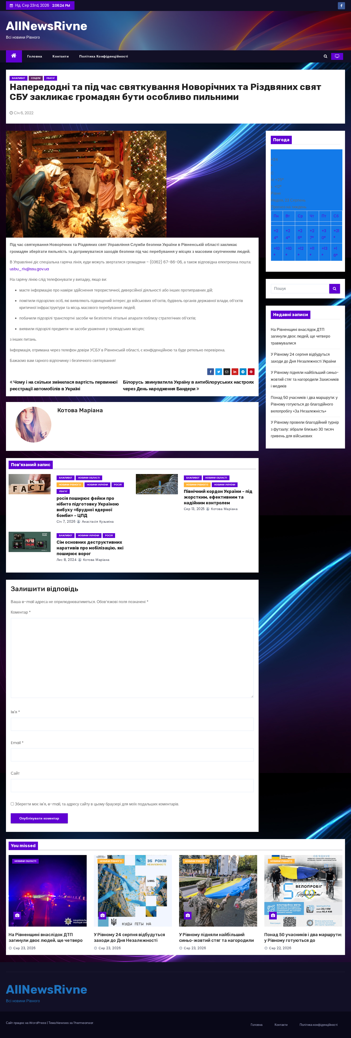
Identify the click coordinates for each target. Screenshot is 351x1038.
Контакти (61, 56)
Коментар (21, 612)
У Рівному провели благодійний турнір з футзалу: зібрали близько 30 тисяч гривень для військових (305, 429)
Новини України (97, 484)
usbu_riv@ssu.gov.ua (29, 269)
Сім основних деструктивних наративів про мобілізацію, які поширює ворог (90, 548)
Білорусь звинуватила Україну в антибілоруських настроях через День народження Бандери (188, 385)
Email (17, 743)
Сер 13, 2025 (194, 508)
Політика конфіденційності (103, 56)
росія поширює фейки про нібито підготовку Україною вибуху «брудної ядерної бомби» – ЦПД (88, 507)
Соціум (35, 78)
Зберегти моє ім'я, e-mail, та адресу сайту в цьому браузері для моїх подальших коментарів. (97, 804)
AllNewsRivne (46, 26)
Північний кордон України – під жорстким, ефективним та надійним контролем (218, 497)
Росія (118, 484)
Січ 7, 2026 (66, 521)
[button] (325, 56)
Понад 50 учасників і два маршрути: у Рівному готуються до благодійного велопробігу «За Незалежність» (304, 404)
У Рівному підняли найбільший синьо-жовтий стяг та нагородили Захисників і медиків (305, 379)
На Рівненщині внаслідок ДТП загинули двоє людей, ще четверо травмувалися (300, 336)
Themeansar (83, 1023)
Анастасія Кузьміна (97, 521)
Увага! (50, 78)
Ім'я (15, 712)
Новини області (89, 478)
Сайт (15, 773)
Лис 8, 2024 (67, 559)
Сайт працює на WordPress (26, 1023)
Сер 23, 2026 (24, 948)
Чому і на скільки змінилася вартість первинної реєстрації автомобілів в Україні (63, 385)
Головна (34, 56)
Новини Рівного (70, 484)
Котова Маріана (80, 410)
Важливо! (18, 78)
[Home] (14, 56)
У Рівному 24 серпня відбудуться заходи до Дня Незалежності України (129, 940)
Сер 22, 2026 (280, 948)
